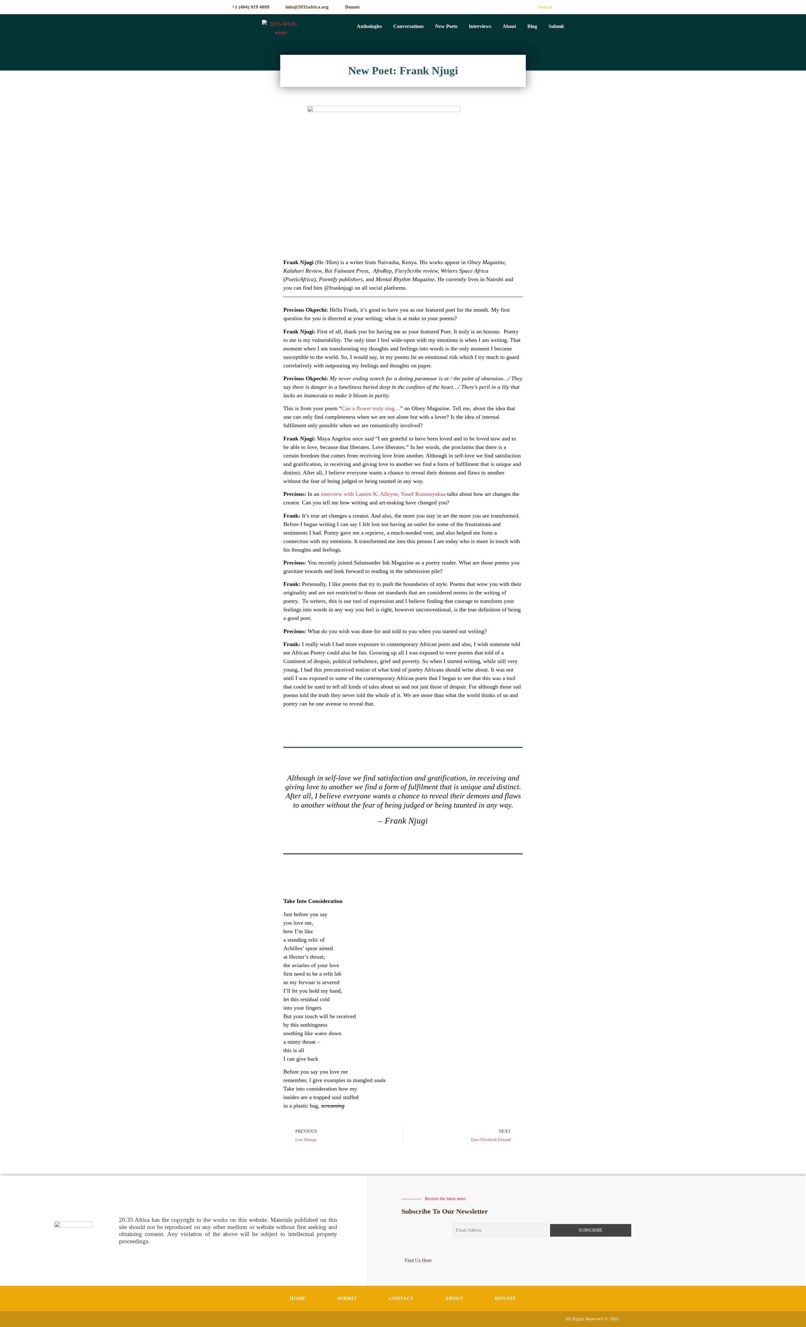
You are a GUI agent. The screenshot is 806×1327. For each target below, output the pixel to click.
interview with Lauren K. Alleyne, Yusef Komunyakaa (383, 494)
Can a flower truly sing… (371, 408)
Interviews (480, 26)
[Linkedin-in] (519, 7)
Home (298, 1298)
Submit (556, 26)
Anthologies (369, 26)
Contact (401, 1298)
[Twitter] (491, 7)
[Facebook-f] (476, 7)
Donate (505, 1298)
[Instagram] (505, 7)
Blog (532, 26)
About (509, 26)
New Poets (446, 26)
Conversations (408, 26)
